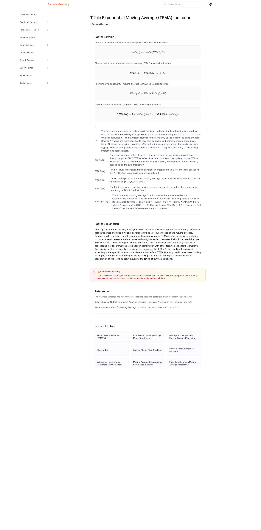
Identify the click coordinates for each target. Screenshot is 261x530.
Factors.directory (58, 4)
